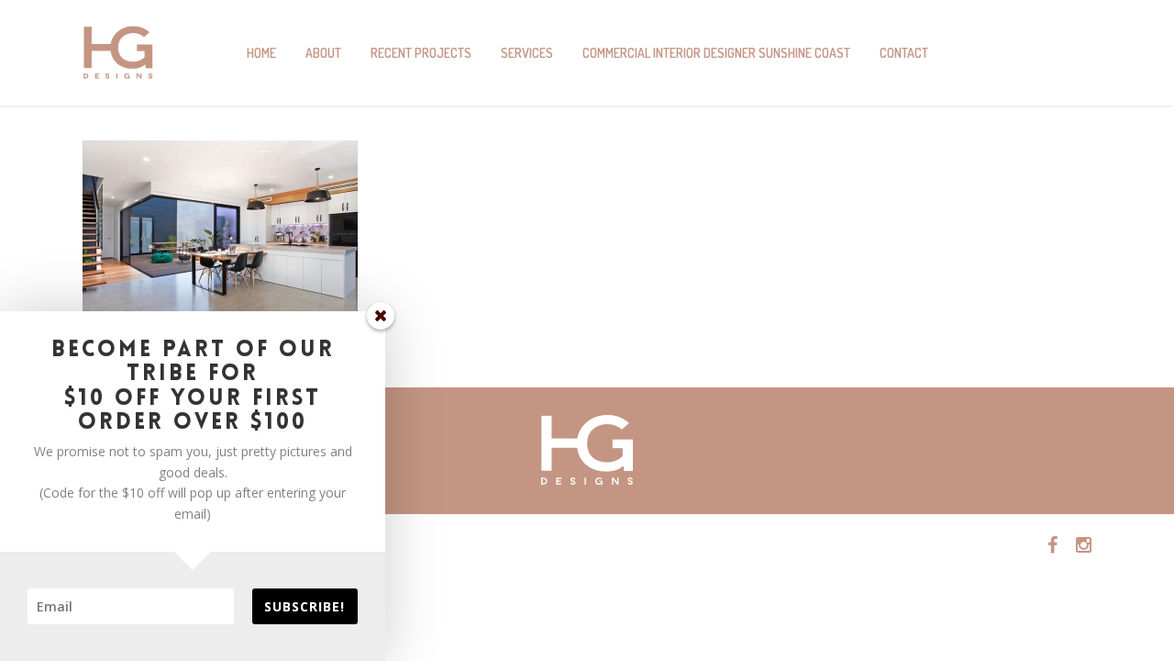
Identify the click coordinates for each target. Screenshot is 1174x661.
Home (261, 53)
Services (527, 53)
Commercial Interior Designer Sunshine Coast (716, 53)
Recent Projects (421, 53)
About (323, 53)
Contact (904, 53)
